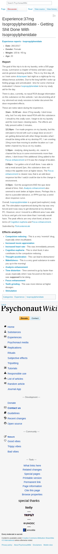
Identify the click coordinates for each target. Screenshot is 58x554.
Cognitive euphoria (18, 222)
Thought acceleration (15, 257)
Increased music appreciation (19, 243)
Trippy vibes (14, 446)
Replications (14, 347)
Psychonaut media (18, 342)
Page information (32, 486)
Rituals (11, 352)
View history (52, 9)
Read (30, 9)
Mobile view (48, 545)
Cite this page (32, 490)
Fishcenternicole (22, 226)
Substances (14, 332)
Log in (3, 305)
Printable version (32, 478)
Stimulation (11, 291)
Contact (35, 318)
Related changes (32, 469)
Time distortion (12, 270)
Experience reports (11, 41)
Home (11, 327)
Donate (24, 318)
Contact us (14, 408)
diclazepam (21, 76)
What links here (32, 465)
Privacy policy (7, 545)
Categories (8, 297)
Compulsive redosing (15, 236)
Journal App (14, 389)
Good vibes (14, 441)
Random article (16, 383)
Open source (15, 423)
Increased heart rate (15, 247)
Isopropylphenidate (32, 41)
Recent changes (17, 418)
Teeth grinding (12, 284)
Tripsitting (13, 363)
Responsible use (17, 373)
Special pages (32, 473)
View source (40, 9)
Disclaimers (37, 545)
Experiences (15, 337)
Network (11, 437)
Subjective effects (17, 358)
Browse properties (32, 494)
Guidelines (14, 413)
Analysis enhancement (34, 188)
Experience (19, 297)
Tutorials (12, 368)
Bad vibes (13, 451)
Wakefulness (11, 260)
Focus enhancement (14, 160)
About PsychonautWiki (22, 545)
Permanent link (32, 482)
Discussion (12, 9)
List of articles (15, 378)
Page (3, 9)
